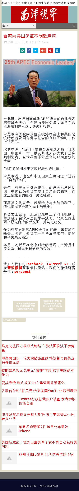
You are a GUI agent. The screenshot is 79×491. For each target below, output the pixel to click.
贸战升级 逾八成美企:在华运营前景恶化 (33, 383)
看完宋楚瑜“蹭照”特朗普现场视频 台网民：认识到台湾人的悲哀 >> (52, 305)
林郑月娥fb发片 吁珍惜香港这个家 (46, 454)
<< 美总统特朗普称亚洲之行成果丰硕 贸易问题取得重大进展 (25, 306)
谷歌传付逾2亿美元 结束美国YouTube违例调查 (39, 391)
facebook (9, 319)
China (45, 42)
